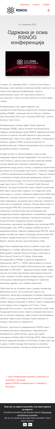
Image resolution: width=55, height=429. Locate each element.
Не (30, 424)
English (46, 4)
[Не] (51, 416)
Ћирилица (24, 4)
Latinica (36, 4)
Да (25, 424)
